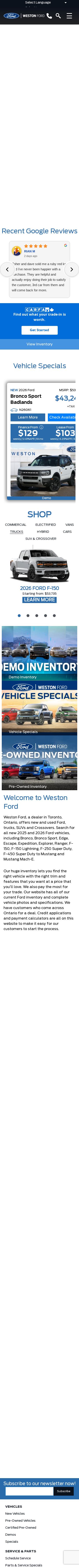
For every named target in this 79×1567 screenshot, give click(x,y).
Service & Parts (20, 1551)
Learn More (28, 417)
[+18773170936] (48, 16)
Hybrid (43, 531)
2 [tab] (27, 615)
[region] (39, 185)
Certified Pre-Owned (20, 1527)
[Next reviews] (72, 269)
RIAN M (29, 251)
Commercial (15, 524)
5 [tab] (54, 615)
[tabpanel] (39, 574)
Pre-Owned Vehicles (20, 1520)
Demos (10, 1534)
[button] (5, 182)
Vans (69, 524)
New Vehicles (15, 1513)
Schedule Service (18, 1558)
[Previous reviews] (7, 269)
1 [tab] (19, 615)
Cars (67, 531)
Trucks (16, 531)
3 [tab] (36, 615)
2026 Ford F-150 (39, 588)
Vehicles (13, 1506)
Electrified (46, 524)
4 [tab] (45, 615)
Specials (11, 1541)
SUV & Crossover (40, 538)
